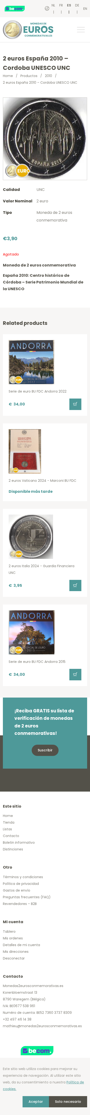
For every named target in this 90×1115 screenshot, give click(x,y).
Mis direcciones (16, 951)
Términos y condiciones (23, 877)
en (85, 8)
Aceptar (36, 1101)
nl (53, 5)
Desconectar (14, 958)
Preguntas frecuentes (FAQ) (27, 897)
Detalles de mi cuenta (21, 945)
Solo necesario (68, 1101)
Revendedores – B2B (20, 903)
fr (61, 5)
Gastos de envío (16, 890)
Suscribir (45, 750)
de (77, 5)
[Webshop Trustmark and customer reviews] (19, 8)
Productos (28, 75)
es (69, 5)
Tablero (9, 931)
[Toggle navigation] (80, 29)
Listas (7, 829)
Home (8, 75)
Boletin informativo (19, 842)
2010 (48, 75)
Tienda (8, 822)
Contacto (11, 835)
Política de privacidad (21, 883)
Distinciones (13, 849)
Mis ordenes (13, 938)
